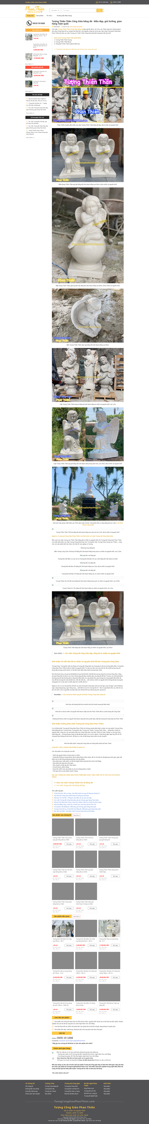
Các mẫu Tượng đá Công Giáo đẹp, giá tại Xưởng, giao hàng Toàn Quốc (76, 800)
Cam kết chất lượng (31, 1091)
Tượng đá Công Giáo (71, 1086)
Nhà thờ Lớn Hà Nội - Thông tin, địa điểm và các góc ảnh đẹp (73, 798)
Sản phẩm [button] (39, 15)
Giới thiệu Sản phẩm (76, 26)
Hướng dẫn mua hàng (32, 1088)
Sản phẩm (48, 1093)
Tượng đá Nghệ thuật (90, 1096)
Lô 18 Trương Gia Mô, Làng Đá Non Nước (71, 1120)
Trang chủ (30, 15)
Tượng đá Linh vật (89, 1091)
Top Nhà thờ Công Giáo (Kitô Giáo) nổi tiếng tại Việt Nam (71, 795)
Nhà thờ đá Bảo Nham (71, 1093)
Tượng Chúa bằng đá (51, 1086)
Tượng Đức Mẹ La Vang (72, 1091)
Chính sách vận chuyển (32, 1093)
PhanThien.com (89, 1088)
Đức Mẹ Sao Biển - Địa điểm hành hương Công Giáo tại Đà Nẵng (74, 811)
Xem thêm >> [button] (29, 64)
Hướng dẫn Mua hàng (64, 15)
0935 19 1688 (117, 2)
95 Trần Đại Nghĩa (70, 1119)
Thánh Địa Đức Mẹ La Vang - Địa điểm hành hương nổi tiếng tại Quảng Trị (77, 793)
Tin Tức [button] (49, 15)
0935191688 (39, 23)
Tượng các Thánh (50, 1091)
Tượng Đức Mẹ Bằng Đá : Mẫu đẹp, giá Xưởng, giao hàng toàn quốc (75, 806)
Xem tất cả (76, 815)
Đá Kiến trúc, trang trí (90, 1093)
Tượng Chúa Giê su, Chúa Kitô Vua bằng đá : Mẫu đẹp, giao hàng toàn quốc (77, 809)
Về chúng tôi (29, 1086)
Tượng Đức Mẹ (49, 1088)
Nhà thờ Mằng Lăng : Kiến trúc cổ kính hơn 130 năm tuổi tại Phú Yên (75, 804)
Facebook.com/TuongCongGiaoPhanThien (72, 1040)
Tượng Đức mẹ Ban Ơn (71, 1088)
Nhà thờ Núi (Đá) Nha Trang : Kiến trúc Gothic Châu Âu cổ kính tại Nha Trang (77, 802)
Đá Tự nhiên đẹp (103, 2)
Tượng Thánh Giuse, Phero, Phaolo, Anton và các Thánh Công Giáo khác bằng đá (37, 132)
